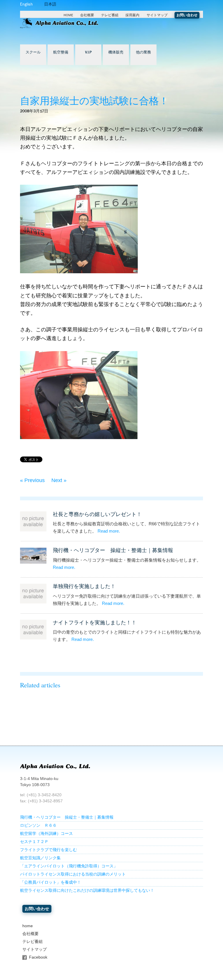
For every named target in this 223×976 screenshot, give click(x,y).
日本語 (50, 4)
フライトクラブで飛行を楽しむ (48, 850)
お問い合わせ (187, 15)
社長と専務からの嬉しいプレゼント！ (97, 514)
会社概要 (87, 15)
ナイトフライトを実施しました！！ (94, 622)
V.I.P (88, 52)
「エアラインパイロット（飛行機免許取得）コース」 (69, 866)
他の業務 (143, 52)
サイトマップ (157, 15)
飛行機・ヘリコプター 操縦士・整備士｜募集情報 (113, 550)
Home (68, 15)
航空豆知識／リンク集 (40, 858)
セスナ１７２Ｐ (34, 842)
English (26, 4)
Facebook (38, 957)
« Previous (32, 480)
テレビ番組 (109, 15)
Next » (58, 480)
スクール (33, 52)
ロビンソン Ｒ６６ (38, 825)
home (27, 926)
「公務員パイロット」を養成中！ (50, 882)
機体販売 (115, 52)
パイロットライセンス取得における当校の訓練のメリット (73, 874)
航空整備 (60, 52)
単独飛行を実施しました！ (84, 586)
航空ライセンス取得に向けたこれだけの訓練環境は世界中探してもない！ (87, 890)
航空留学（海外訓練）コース (46, 833)
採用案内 (132, 15)
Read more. (109, 531)
